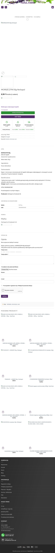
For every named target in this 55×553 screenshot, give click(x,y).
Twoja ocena (4, 249)
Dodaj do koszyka (18, 112)
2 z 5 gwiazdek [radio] (4, 252)
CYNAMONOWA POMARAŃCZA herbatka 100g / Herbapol (41, 380)
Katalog (3, 475)
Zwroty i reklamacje (6, 492)
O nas (2, 506)
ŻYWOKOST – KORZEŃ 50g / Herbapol (14, 379)
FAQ (2, 495)
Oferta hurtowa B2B (6, 514)
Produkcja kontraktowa (7, 517)
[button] (2, 7)
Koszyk (3, 467)
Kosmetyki (29, 17)
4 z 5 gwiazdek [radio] (12, 252)
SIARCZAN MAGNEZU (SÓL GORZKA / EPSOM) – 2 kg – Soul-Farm (14, 415)
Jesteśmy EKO (4, 511)
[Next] (51, 48)
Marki (2, 470)
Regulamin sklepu (6, 484)
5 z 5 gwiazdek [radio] (18, 252)
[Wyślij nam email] (3, 539)
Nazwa (3, 272)
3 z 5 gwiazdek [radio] (8, 252)
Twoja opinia (4, 254)
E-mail (2, 279)
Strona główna (20, 17)
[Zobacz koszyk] (52, 7)
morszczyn (12, 139)
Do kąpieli (37, 17)
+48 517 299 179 (9, 535)
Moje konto (4, 464)
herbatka (7, 139)
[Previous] (4, 48)
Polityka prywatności (6, 487)
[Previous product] (27, 19)
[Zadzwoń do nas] (3, 535)
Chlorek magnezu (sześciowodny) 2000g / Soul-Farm (41, 415)
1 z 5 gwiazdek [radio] (1, 252)
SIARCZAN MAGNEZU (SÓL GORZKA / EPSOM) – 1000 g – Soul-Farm (41, 344)
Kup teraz (18, 116)
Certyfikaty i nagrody (6, 509)
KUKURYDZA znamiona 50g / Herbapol (14, 451)
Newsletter (4, 498)
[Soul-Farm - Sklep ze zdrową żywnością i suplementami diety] (27, 7)
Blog (2, 473)
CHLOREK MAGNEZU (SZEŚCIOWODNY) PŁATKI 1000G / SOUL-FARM (41, 451)
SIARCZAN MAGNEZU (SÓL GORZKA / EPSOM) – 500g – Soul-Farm (14, 344)
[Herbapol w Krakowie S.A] (6, 100)
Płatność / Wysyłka (6, 489)
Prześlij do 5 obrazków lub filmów (9, 267)
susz (16, 139)
